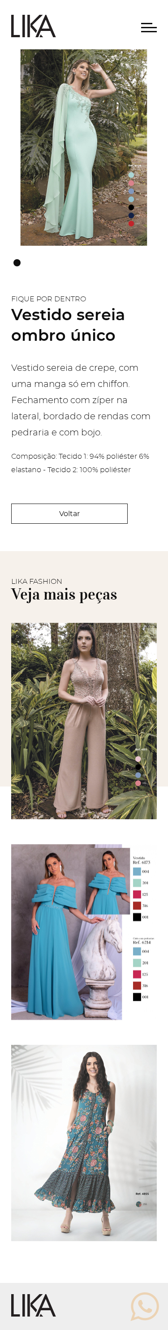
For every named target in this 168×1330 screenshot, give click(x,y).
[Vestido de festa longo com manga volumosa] (84, 1027)
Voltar (69, 513)
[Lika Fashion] (33, 35)
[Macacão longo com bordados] (84, 817)
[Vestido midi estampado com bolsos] (84, 1239)
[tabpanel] (84, 147)
